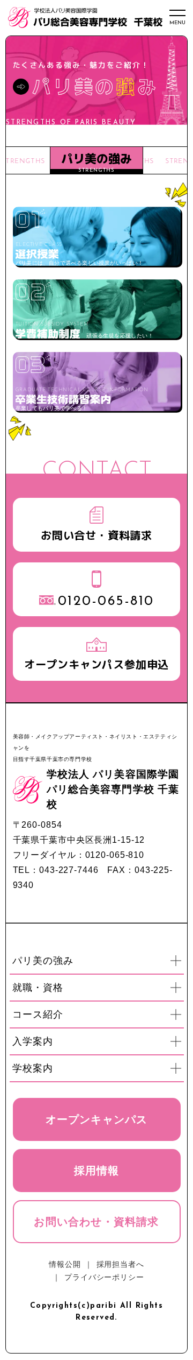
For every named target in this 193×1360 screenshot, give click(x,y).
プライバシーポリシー (104, 1277)
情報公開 (64, 1264)
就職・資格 (98, 988)
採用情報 (97, 1170)
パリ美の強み (98, 961)
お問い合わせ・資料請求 (96, 1222)
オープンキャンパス (97, 1119)
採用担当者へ (120, 1264)
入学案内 (98, 1042)
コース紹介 (98, 1015)
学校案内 (98, 1069)
